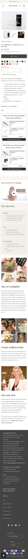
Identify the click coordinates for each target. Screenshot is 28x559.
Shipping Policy (7, 514)
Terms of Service (7, 507)
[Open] (3, 555)
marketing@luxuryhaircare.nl (16, 463)
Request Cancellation (9, 488)
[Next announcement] (25, 1)
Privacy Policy (6, 518)
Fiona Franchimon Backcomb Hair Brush (17, 122)
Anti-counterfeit (7, 503)
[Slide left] (1, 35)
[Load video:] (14, 193)
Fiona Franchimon (11, 556)
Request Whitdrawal (9, 490)
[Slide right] (26, 35)
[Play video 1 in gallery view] (21, 35)
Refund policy (6, 511)
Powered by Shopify (19, 556)
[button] (3, 6)
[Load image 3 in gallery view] (14, 35)
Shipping (9, 51)
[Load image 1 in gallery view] (7, 35)
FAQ (4, 500)
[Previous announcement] (3, 1)
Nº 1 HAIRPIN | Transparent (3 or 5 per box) (17, 129)
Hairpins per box (5, 67)
